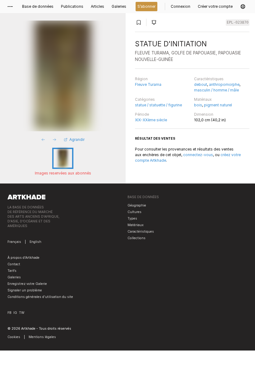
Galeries (14, 277)
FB (9, 313)
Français (14, 242)
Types (132, 218)
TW (21, 313)
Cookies (13, 337)
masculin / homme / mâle (216, 90)
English (35, 242)
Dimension (203, 114)
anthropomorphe (224, 84)
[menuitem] (11, 6)
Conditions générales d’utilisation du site (40, 297)
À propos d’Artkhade (23, 258)
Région (141, 79)
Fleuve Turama (148, 84)
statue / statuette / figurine (158, 105)
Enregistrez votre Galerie (27, 284)
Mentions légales (42, 337)
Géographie (137, 205)
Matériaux (203, 99)
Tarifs (11, 271)
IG (15, 313)
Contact (13, 264)
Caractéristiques (209, 79)
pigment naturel (218, 105)
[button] (243, 6)
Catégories (145, 99)
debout (200, 84)
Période (142, 114)
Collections (137, 238)
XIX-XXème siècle (151, 120)
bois (198, 105)
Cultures (134, 212)
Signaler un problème (24, 290)
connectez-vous (198, 154)
